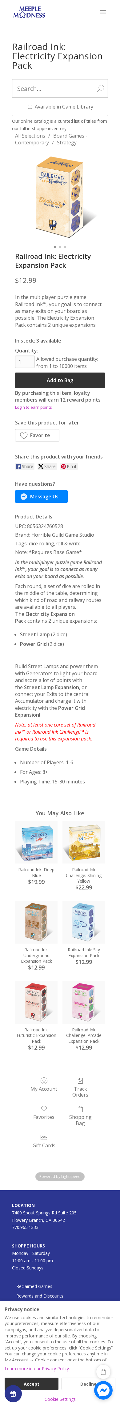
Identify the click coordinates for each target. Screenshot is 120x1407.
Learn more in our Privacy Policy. (37, 1368)
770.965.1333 (25, 1227)
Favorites (43, 1117)
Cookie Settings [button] (60, 1399)
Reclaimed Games (34, 1286)
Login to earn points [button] (33, 407)
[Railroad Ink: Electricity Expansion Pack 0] (60, 197)
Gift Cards (44, 1145)
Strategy (67, 142)
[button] (37, 435)
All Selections (30, 135)
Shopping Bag (80, 1120)
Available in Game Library (64, 106)
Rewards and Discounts (39, 1296)
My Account (43, 1088)
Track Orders (80, 1091)
